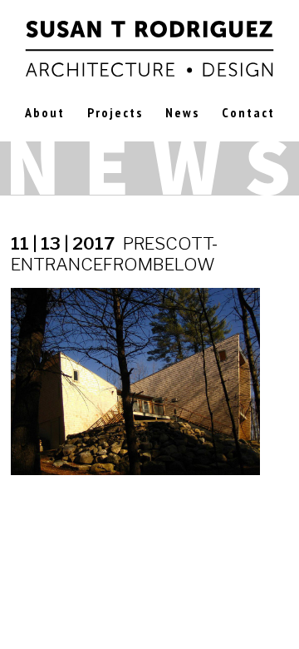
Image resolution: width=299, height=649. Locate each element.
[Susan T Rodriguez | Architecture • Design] (150, 46)
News (182, 112)
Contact (248, 112)
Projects (115, 112)
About (45, 112)
